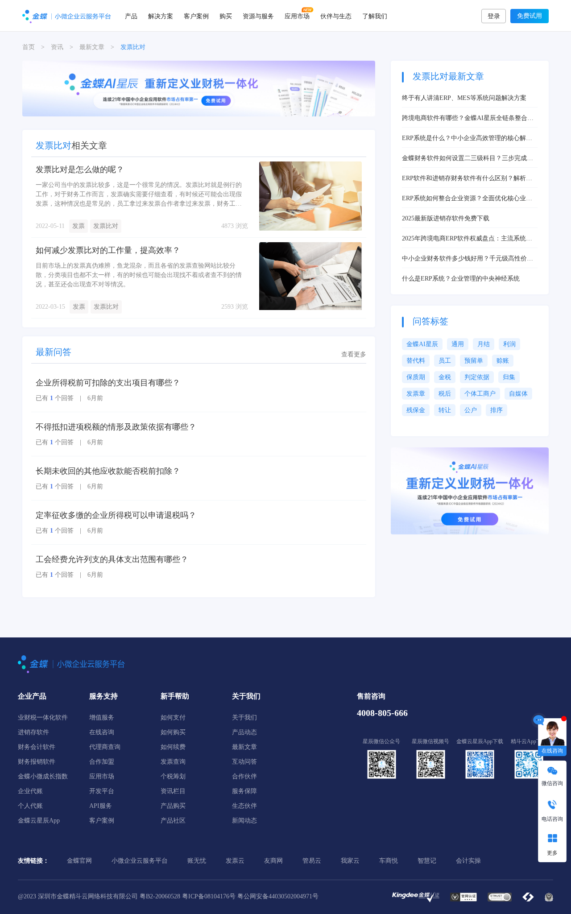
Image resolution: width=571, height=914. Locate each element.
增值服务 (101, 717)
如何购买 (173, 732)
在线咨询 (101, 732)
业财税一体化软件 (43, 717)
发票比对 (105, 226)
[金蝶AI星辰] (198, 88)
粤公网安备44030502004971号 (278, 896)
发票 (78, 226)
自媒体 (518, 393)
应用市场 (297, 15)
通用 (457, 344)
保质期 (415, 377)
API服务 (100, 805)
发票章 (415, 393)
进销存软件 (33, 732)
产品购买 (173, 805)
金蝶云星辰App (39, 820)
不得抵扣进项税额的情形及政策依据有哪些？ (116, 426)
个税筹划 (173, 776)
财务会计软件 (36, 747)
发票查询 (173, 761)
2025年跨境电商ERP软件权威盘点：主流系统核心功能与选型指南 (467, 239)
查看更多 (353, 354)
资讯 (57, 47)
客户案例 (196, 15)
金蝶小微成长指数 (43, 776)
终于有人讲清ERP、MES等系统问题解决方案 (464, 98)
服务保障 (244, 791)
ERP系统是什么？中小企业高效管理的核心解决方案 (467, 139)
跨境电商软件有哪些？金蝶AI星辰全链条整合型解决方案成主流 (468, 119)
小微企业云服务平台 (140, 860)
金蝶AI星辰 (422, 344)
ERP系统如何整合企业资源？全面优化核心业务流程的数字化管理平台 (467, 199)
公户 (470, 410)
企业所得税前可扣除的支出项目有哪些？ (108, 382)
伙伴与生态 (336, 15)
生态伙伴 (244, 805)
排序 (496, 410)
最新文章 (91, 47)
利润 (509, 344)
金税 (445, 377)
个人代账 (30, 805)
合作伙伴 (244, 776)
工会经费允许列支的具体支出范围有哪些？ (112, 559)
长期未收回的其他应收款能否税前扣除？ (108, 471)
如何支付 (173, 717)
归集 (509, 377)
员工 (445, 360)
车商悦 (388, 860)
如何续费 (173, 747)
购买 (225, 15)
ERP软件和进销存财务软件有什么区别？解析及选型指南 (467, 179)
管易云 (311, 860)
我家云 (350, 860)
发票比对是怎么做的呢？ (80, 169)
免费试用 (529, 15)
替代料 (415, 360)
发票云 (235, 860)
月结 (483, 344)
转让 (445, 410)
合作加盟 (101, 761)
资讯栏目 (173, 791)
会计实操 (468, 860)
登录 (494, 16)
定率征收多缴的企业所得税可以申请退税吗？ (116, 515)
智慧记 (427, 860)
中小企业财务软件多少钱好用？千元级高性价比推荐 (467, 259)
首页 (28, 47)
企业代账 (30, 791)
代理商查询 (104, 747)
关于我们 (244, 717)
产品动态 (244, 732)
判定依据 (476, 377)
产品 (131, 15)
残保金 (415, 410)
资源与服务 (258, 15)
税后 (445, 393)
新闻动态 (244, 820)
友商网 (273, 860)
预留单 (473, 360)
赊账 (503, 360)
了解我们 (374, 15)
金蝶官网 (79, 860)
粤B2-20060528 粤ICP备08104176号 (188, 896)
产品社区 (173, 820)
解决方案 (160, 15)
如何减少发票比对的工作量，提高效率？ (108, 250)
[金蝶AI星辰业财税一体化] (470, 490)
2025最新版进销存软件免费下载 (445, 218)
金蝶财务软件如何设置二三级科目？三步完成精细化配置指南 (467, 159)
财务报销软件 (36, 761)
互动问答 (244, 761)
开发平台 (101, 791)
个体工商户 (480, 393)
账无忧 (196, 860)
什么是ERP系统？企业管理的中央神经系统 (461, 278)
